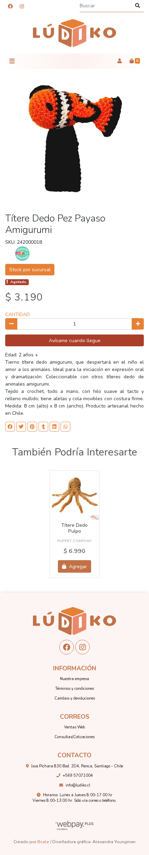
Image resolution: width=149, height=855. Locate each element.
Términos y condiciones (74, 688)
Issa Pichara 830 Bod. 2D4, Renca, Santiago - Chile (77, 766)
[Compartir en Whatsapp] (65, 426)
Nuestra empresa (74, 678)
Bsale (43, 842)
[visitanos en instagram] (22, 6)
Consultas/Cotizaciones (74, 737)
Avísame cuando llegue (74, 340)
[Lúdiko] (22, 253)
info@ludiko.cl (77, 785)
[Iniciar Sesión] (119, 61)
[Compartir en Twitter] (21, 426)
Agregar (77, 566)
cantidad (17, 314)
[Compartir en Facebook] (10, 426)
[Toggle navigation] (11, 61)
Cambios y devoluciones (74, 698)
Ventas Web (74, 727)
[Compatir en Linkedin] (54, 426)
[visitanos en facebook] (10, 6)
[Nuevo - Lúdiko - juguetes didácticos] (74, 33)
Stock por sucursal (30, 269)
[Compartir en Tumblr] (43, 426)
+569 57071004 (78, 775)
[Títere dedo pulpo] (74, 495)
